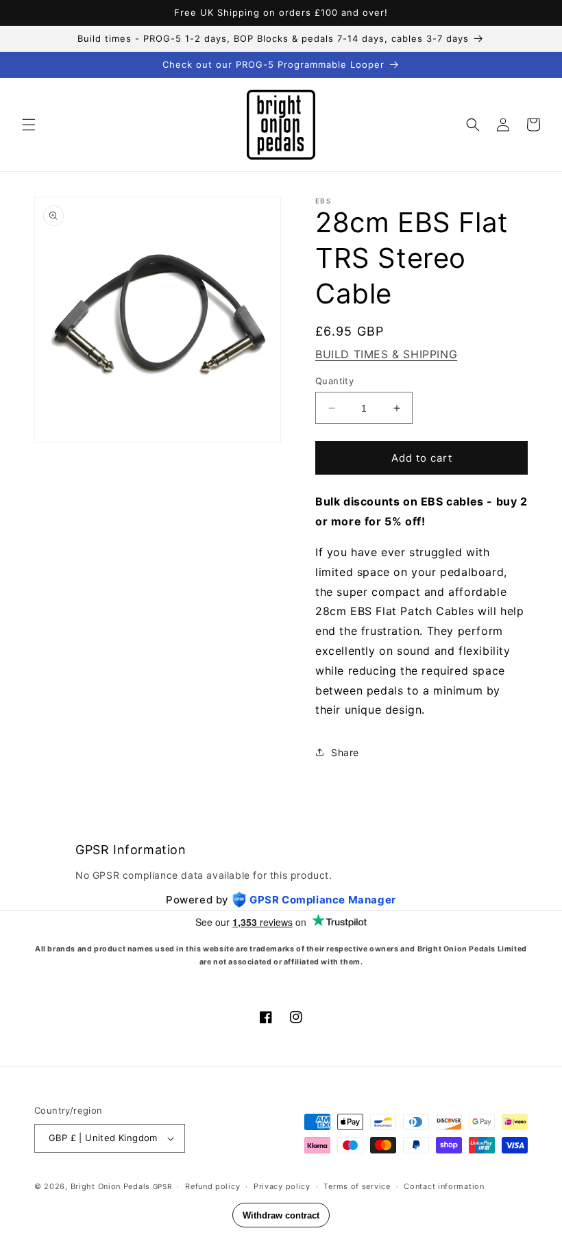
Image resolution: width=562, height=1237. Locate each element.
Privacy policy (282, 1186)
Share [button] (345, 752)
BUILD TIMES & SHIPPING (386, 354)
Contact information (444, 1186)
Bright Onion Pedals (110, 1186)
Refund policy (212, 1186)
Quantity (334, 380)
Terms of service (356, 1186)
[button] (29, 125)
